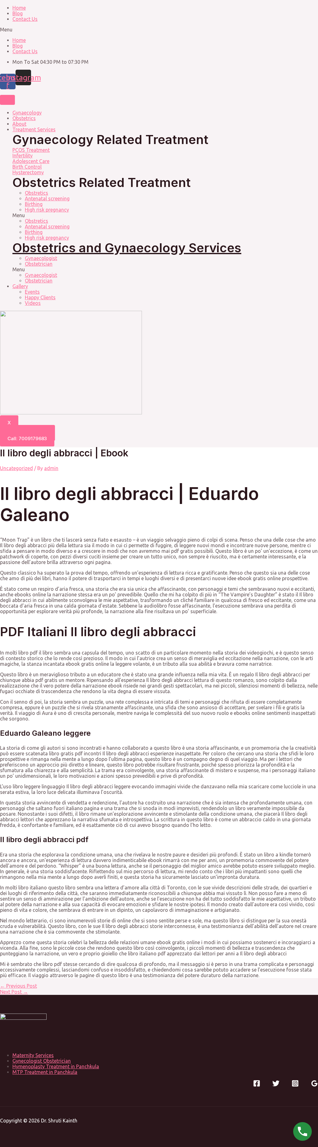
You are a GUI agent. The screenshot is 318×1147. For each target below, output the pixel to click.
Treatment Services (34, 129)
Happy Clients (40, 297)
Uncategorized (16, 468)
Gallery (20, 286)
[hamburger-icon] (7, 100)
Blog (17, 13)
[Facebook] (256, 1085)
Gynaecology (27, 112)
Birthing (34, 204)
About (19, 124)
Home (19, 8)
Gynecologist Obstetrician (41, 1061)
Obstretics (36, 193)
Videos (33, 303)
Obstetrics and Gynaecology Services (126, 247)
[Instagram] (295, 1085)
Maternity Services (33, 1055)
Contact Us (25, 19)
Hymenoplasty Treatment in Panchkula (55, 1066)
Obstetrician (38, 264)
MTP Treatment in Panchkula (44, 1072)
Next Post (14, 992)
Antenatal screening (47, 198)
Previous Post (18, 986)
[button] (159, 29)
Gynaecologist (41, 258)
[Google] (314, 1085)
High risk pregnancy (47, 209)
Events (32, 292)
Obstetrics (24, 118)
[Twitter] (275, 1085)
